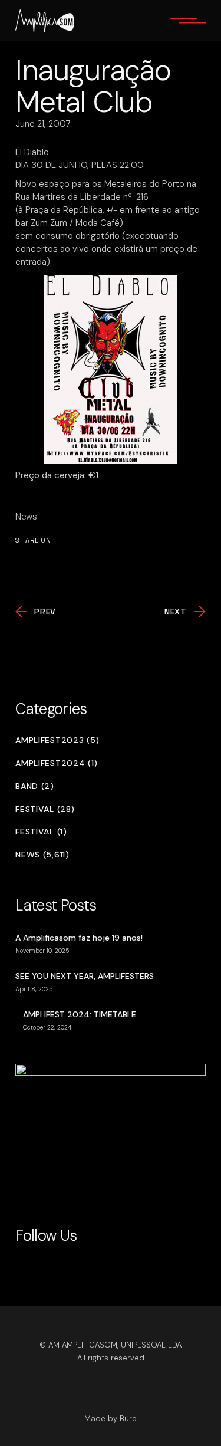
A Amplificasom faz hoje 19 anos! (79, 937)
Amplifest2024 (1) (56, 763)
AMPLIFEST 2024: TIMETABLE (79, 1014)
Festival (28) (44, 809)
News (26, 516)
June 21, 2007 (43, 124)
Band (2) (34, 786)
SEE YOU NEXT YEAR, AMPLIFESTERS (84, 976)
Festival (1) (41, 832)
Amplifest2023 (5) (57, 740)
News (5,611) (42, 855)
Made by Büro (110, 1419)
